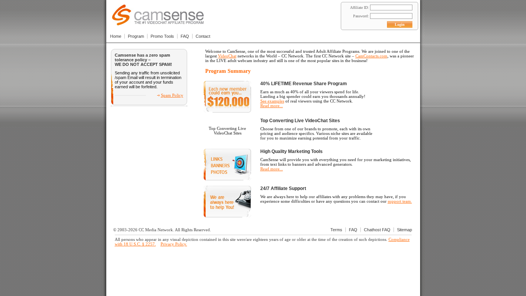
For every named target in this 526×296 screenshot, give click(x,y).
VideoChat (227, 56)
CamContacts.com (371, 56)
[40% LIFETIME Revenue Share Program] (227, 111)
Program (136, 36)
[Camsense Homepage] (158, 23)
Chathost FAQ (377, 229)
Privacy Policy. (174, 244)
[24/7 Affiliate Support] (227, 216)
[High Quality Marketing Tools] (227, 179)
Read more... (271, 105)
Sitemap (404, 229)
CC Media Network (156, 229)
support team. (400, 201)
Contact (203, 36)
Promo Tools (162, 36)
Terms (336, 229)
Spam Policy (172, 95)
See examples (272, 101)
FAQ (185, 36)
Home (115, 36)
